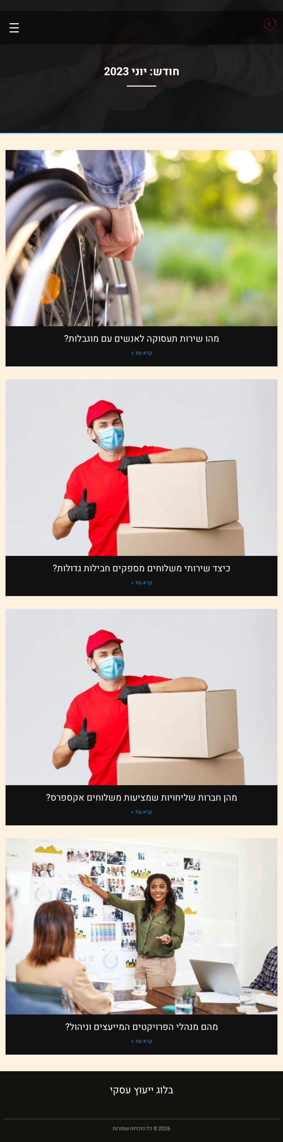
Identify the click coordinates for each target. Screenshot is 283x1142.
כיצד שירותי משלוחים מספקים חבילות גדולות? (141, 568)
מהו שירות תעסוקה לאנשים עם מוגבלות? (141, 339)
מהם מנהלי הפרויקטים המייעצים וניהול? (141, 1027)
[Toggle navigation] (14, 28)
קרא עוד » (141, 353)
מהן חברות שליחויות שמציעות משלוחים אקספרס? (141, 798)
